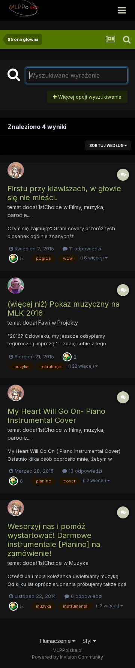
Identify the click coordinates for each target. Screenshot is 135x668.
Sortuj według (106, 145)
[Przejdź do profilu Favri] (16, 285)
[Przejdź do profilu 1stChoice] (16, 170)
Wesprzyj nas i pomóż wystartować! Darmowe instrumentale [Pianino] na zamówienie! (54, 540)
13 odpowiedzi (84, 471)
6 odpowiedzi (85, 596)
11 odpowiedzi (84, 249)
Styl (87, 641)
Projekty (67, 322)
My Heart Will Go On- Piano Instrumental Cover (56, 416)
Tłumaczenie (55, 641)
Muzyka (78, 563)
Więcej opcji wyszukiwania (89, 97)
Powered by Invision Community (67, 657)
